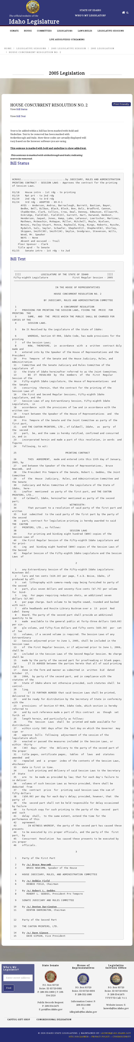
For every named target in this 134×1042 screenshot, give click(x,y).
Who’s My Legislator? (90, 15)
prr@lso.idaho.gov (51, 1009)
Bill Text (21, 116)
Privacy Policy (100, 1036)
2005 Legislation (102, 48)
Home (8, 48)
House (28, 30)
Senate (14, 30)
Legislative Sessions (111, 30)
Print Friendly (121, 104)
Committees (44, 30)
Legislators (65, 30)
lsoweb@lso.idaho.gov (116, 1008)
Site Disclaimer (79, 1036)
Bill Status (21, 109)
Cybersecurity (122, 1036)
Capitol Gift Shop (18, 1019)
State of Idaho (90, 10)
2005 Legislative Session (68, 48)
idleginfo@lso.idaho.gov (83, 1011)
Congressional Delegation (53, 1019)
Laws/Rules (85, 30)
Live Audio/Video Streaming (67, 39)
